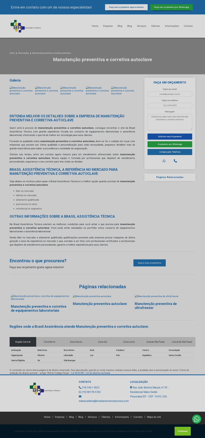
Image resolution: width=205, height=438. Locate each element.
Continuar (183, 431)
